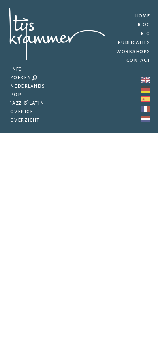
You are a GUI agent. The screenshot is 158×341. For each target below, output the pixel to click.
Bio (145, 33)
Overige (21, 111)
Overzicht (25, 120)
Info (16, 69)
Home (142, 16)
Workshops (133, 51)
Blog (143, 24)
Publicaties (133, 42)
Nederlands (27, 86)
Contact (138, 60)
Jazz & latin (27, 103)
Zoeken (20, 77)
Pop (15, 94)
